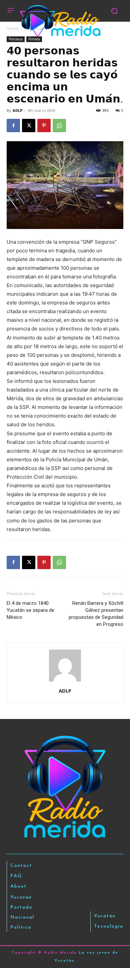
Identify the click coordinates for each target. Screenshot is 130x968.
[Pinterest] (44, 125)
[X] (28, 125)
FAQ (16, 876)
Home (12, 28)
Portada (34, 39)
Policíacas (16, 39)
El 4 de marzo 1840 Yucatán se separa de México (30, 610)
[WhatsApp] (59, 125)
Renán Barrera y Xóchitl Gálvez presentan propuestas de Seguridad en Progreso (96, 613)
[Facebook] (13, 125)
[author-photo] (65, 681)
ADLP (17, 110)
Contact (21, 865)
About (18, 886)
